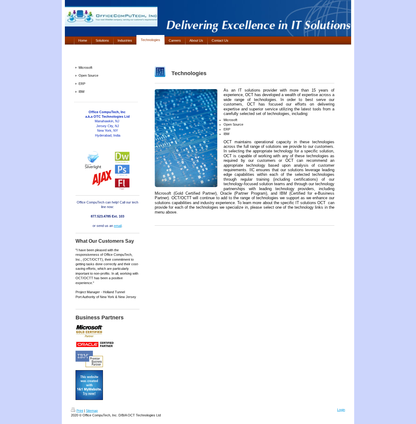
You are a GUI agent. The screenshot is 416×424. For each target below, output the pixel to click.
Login (341, 410)
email (118, 226)
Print (79, 410)
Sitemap (92, 410)
